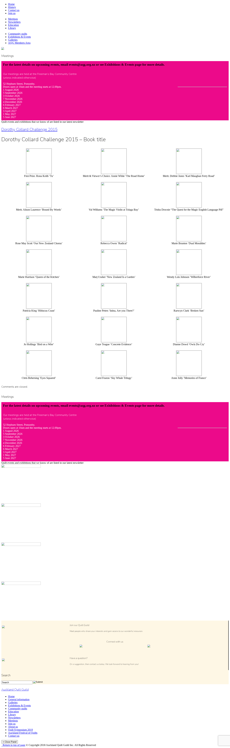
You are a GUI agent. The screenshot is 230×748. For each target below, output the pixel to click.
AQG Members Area (19, 42)
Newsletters (14, 22)
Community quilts (17, 33)
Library (12, 28)
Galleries (13, 39)
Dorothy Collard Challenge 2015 (29, 129)
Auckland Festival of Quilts (22, 732)
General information (18, 699)
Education (13, 25)
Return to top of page (13, 745)
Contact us (13, 10)
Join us (11, 13)
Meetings (13, 19)
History (12, 7)
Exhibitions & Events (19, 36)
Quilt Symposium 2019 (20, 729)
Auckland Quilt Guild (15, 689)
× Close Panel (10, 742)
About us (13, 726)
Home (11, 4)
